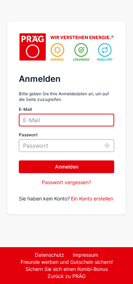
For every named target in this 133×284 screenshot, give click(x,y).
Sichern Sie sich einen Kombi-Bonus (67, 269)
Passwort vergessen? (66, 182)
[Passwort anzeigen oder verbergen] (107, 145)
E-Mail (25, 109)
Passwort (28, 134)
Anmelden (66, 167)
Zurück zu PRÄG (66, 276)
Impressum (85, 255)
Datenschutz (49, 255)
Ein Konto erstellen (92, 198)
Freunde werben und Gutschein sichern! (67, 262)
